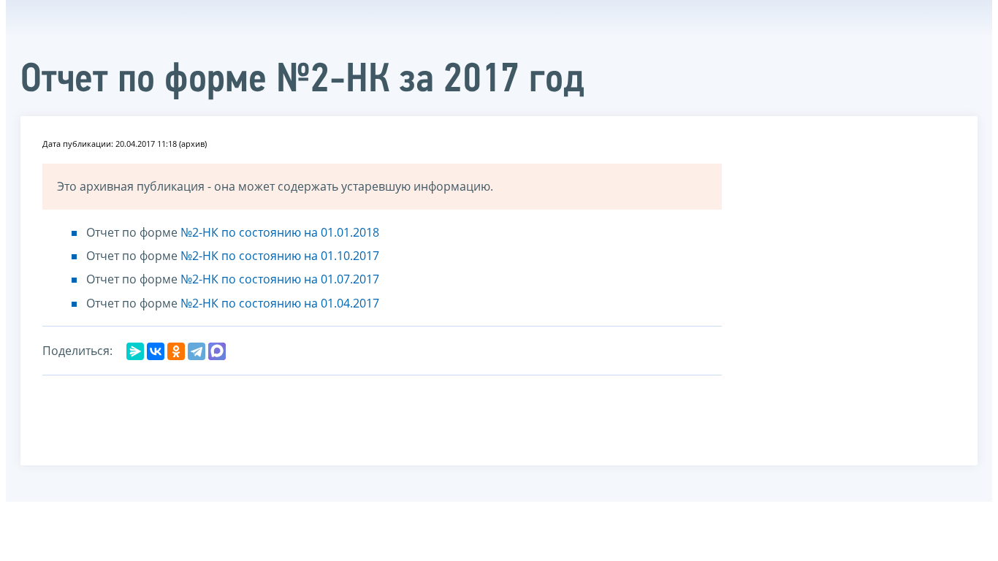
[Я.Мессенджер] (135, 351)
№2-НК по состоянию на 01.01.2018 (279, 232)
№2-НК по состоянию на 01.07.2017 (279, 279)
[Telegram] (196, 351)
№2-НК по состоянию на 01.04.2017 (279, 303)
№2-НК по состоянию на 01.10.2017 (279, 256)
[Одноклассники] (176, 351)
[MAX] (217, 351)
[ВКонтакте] (155, 351)
